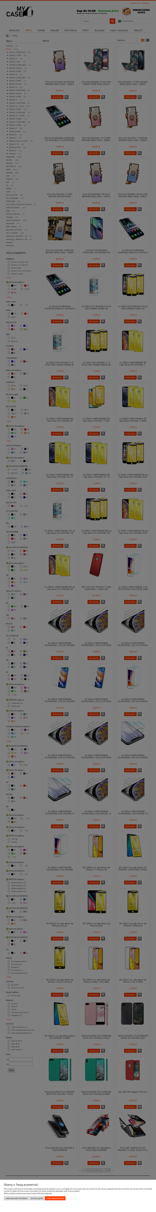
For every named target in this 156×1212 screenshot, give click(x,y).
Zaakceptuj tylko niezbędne (16, 1198)
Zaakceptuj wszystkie (55, 1198)
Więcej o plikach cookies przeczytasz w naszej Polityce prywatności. (28, 1193)
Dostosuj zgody (37, 1198)
